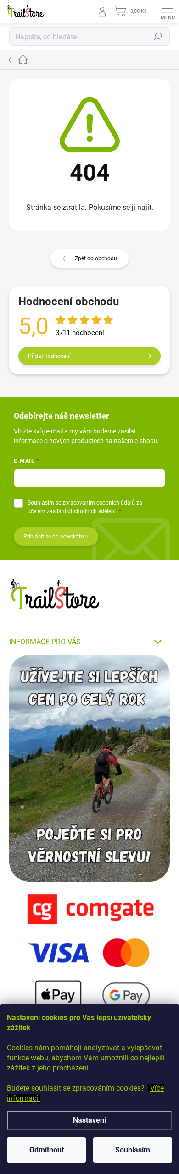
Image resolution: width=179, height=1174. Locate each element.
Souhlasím (132, 1150)
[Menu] (167, 11)
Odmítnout (46, 1150)
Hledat (158, 36)
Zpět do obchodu (96, 258)
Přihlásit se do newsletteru (56, 536)
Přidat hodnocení (49, 356)
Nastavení (89, 1120)
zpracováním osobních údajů (98, 502)
